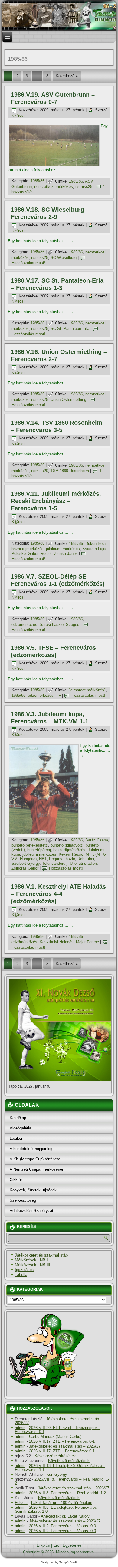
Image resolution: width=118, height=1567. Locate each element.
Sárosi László (52, 624)
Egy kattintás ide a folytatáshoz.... (41, 241)
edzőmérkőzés (24, 624)
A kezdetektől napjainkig (31, 1148)
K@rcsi (18, 115)
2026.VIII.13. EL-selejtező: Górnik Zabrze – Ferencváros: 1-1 (60, 1467)
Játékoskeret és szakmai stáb (41, 1255)
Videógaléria (20, 1128)
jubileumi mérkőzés (63, 548)
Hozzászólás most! (28, 262)
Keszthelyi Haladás (57, 942)
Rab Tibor (85, 859)
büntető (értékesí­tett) (29, 845)
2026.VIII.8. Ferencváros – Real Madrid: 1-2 (62, 1481)
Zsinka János (66, 553)
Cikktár (16, 1179)
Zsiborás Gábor (24, 868)
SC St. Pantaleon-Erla (70, 328)
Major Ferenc (87, 942)
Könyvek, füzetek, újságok (33, 1190)
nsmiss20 (39, 470)
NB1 (43, 859)
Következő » (67, 76)
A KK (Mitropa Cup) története (35, 1159)
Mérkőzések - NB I (31, 1260)
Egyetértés (72, 1545)
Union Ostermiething (68, 399)
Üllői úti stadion (83, 863)
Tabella (21, 1274)
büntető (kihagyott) (67, 845)
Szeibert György (25, 863)
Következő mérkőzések (55, 1456)
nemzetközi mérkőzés (53, 186)
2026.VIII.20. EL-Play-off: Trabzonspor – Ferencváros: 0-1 (57, 1429)
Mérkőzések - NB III (32, 1265)
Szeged (72, 624)
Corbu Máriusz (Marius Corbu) (55, 1436)
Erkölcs (43, 1545)
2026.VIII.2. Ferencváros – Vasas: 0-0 (62, 1526)
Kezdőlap (18, 1118)
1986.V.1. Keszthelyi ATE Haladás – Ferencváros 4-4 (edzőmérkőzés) (58, 893)
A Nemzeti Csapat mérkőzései (36, 1169)
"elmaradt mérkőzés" (87, 690)
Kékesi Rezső (71, 854)
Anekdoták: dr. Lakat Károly (65, 1516)
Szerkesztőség (23, 1200)
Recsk (46, 553)
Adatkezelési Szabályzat (31, 1210)
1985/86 (37, 181)
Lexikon (16, 1138)
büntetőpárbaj (39, 849)
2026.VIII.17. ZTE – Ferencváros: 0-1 (62, 1441)
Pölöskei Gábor (24, 553)
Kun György (56, 1474)
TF (58, 695)
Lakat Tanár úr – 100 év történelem (61, 1502)
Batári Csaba (96, 840)
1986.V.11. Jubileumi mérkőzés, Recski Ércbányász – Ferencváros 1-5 (56, 501)
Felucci (21, 1502)
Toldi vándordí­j (54, 863)
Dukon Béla (95, 543)
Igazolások (24, 1269)
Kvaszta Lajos (94, 548)
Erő (56, 1545)
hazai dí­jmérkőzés (27, 548)
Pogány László (62, 859)
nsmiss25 (83, 186)
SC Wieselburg (64, 257)
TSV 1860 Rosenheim (70, 470)
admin (20, 1427)
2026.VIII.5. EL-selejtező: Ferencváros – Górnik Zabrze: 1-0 (57, 1509)
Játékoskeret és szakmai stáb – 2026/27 (58, 1421)
